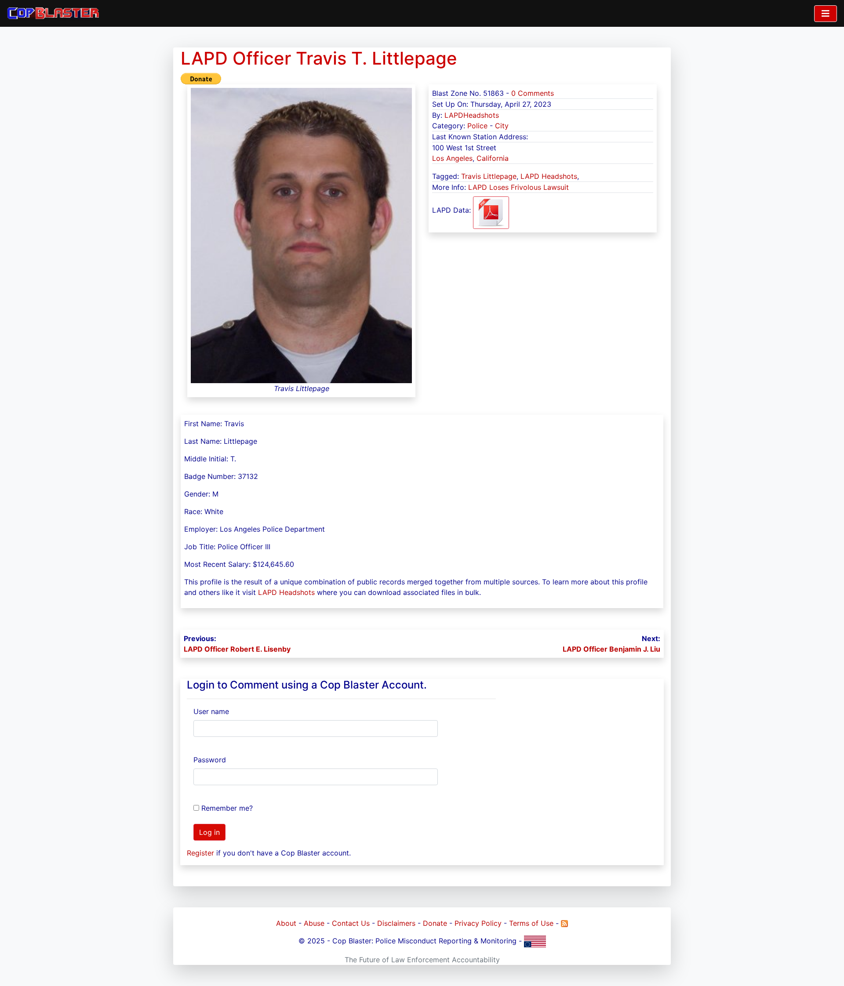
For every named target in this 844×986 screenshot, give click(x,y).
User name (211, 711)
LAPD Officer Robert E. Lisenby (237, 649)
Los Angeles (452, 158)
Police (477, 125)
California (493, 158)
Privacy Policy (478, 923)
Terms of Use (531, 923)
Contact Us (351, 923)
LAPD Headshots (548, 176)
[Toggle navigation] (825, 13)
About (286, 923)
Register (200, 852)
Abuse (314, 923)
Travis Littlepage (489, 176)
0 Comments (532, 93)
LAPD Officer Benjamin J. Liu (611, 649)
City (502, 125)
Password (209, 759)
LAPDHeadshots (471, 115)
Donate (435, 923)
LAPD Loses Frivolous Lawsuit (518, 187)
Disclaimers (396, 923)
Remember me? (227, 808)
